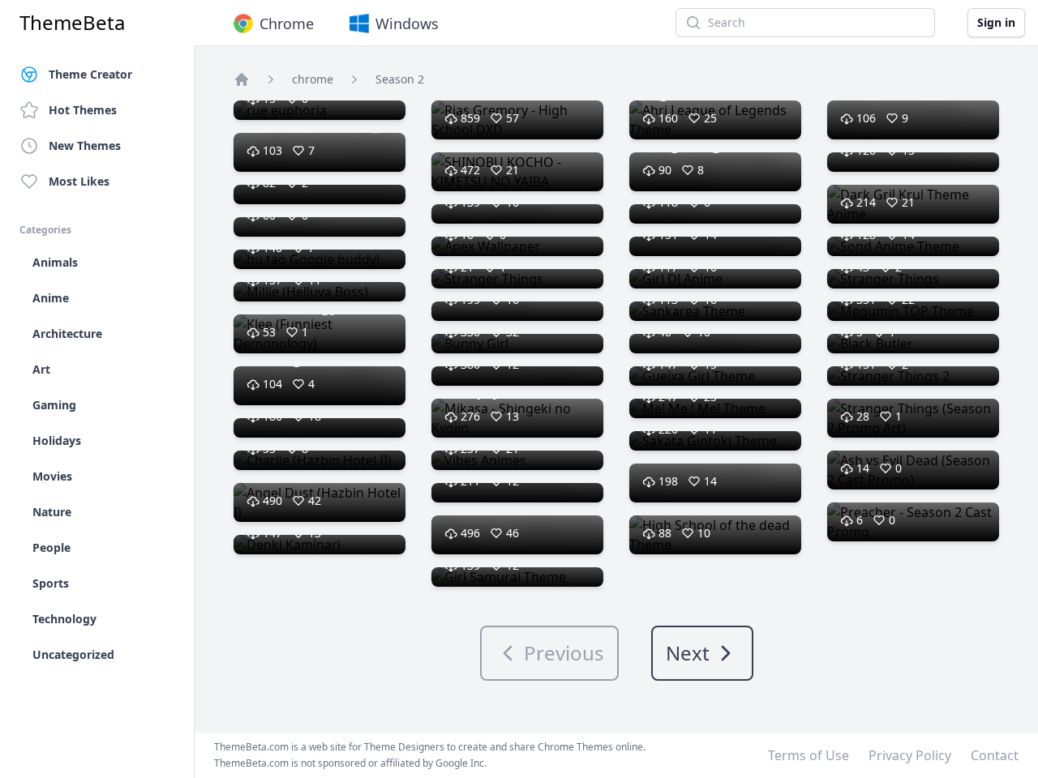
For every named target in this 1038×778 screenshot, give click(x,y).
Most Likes (79, 181)
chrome (312, 79)
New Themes (85, 145)
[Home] (242, 79)
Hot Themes (83, 110)
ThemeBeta (72, 23)
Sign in (996, 22)
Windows (407, 23)
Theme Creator (90, 74)
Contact (995, 755)
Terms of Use (808, 755)
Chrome (287, 23)
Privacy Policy (910, 755)
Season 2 (399, 79)
